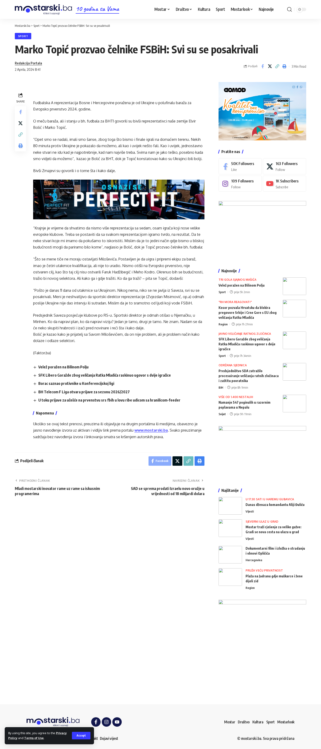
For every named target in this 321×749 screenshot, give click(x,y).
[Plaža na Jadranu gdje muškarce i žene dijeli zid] (230, 577)
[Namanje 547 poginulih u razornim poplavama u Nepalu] (294, 403)
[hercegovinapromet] (262, 643)
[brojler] (262, 230)
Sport (23, 36)
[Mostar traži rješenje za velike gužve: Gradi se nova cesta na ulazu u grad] (230, 528)
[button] (81, 735)
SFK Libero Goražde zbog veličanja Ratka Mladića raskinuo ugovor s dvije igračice (104, 375)
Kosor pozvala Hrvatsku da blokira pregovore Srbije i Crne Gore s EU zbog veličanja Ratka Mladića (248, 312)
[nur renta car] (262, 452)
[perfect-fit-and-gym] (118, 199)
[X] (284, 166)
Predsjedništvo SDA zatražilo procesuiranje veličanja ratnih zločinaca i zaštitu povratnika (249, 376)
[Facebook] (240, 166)
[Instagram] (240, 184)
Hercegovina (254, 560)
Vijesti (250, 511)
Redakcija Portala (28, 63)
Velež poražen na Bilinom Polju (63, 367)
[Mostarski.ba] (43, 9)
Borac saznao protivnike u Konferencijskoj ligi (76, 383)
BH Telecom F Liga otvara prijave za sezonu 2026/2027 (84, 392)
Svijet (222, 414)
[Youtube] (284, 184)
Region (223, 324)
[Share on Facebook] (262, 66)
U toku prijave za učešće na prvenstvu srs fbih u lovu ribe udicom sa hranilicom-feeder (109, 400)
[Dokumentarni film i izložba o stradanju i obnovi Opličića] (230, 555)
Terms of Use (34, 738)
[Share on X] (269, 66)
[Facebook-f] (96, 722)
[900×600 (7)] (262, 110)
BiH (221, 387)
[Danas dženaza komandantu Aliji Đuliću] (230, 506)
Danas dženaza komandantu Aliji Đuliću (275, 505)
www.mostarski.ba (151, 430)
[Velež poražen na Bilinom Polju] (294, 286)
